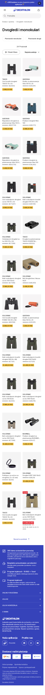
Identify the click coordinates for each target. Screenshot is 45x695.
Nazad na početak (20, 539)
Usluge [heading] (5, 599)
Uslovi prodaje (7, 664)
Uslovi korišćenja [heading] (9, 605)
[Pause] (39, 3)
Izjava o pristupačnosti (27, 667)
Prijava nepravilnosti (9, 667)
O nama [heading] (5, 612)
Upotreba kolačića (21, 664)
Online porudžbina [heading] (10, 593)
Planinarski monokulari (13, 38)
